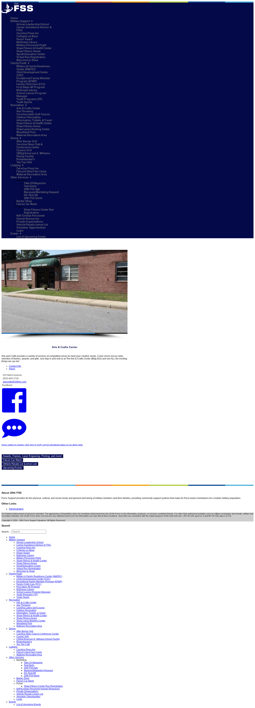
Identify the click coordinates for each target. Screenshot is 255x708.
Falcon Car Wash (26, 204)
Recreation (17, 105)
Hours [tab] (12, 368)
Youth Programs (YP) (29, 99)
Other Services (19, 177)
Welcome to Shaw (27, 60)
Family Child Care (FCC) (30, 84)
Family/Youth (18, 63)
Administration (16, 509)
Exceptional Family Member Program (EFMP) (33, 80)
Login (19, 230)
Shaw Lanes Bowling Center (33, 129)
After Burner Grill (26, 141)
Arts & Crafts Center (28, 108)
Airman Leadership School (32, 24)
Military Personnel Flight (31, 45)
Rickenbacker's (25, 159)
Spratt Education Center (30, 54)
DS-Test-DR (31, 195)
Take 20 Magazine (35, 183)
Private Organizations (29, 221)
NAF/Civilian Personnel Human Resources (30, 217)
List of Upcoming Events (31, 236)
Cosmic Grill (24, 150)
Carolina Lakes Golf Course (33, 114)
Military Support (20, 21)
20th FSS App (32, 189)
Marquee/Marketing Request (41, 192)
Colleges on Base (27, 36)
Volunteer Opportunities (31, 227)
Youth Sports (24, 102)
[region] (64, 294)
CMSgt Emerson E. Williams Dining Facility (33, 155)
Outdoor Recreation (28, 117)
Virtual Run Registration (30, 57)
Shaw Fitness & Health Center (34, 48)
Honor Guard (24, 39)
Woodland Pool (25, 132)
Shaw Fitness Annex (28, 51)
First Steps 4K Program (30, 87)
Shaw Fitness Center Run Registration (39, 211)
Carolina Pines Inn (27, 33)
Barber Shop (24, 201)
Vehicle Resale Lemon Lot (32, 224)
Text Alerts (30, 186)
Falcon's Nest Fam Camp (31, 171)
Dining (14, 138)
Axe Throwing (24, 111)
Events (14, 233)
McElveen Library (26, 42)
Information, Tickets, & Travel (34, 120)
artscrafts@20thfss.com (14, 382)
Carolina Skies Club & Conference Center (29, 146)
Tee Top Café (24, 162)
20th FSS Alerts (33, 198)
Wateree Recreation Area (31, 135)
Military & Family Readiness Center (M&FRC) (33, 68)
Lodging (15, 165)
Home (14, 18)
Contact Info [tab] (15, 366)
